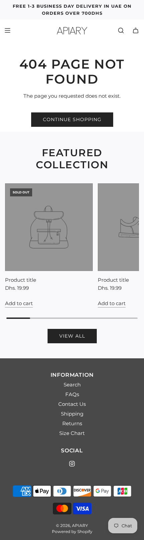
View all (72, 336)
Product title (20, 280)
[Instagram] (72, 463)
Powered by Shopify (72, 531)
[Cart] (135, 30)
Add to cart (19, 303)
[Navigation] (7, 30)
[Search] (121, 30)
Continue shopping (72, 119)
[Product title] (49, 227)
